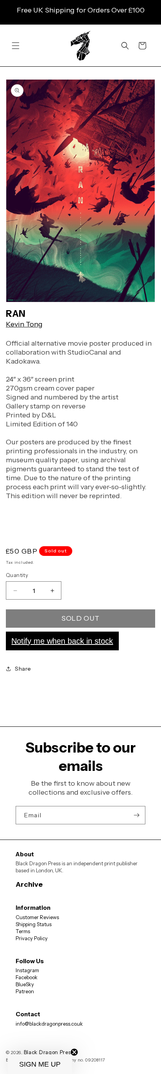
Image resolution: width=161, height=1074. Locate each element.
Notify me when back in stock (62, 641)
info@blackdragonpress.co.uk (49, 1024)
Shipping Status (34, 924)
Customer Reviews (37, 917)
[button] (15, 45)
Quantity (17, 575)
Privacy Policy (32, 938)
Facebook (27, 977)
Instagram (27, 970)
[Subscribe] (136, 815)
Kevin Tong (24, 324)
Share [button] (23, 668)
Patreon (25, 991)
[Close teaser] (74, 1052)
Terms (23, 931)
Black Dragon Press (49, 1052)
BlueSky (25, 984)
